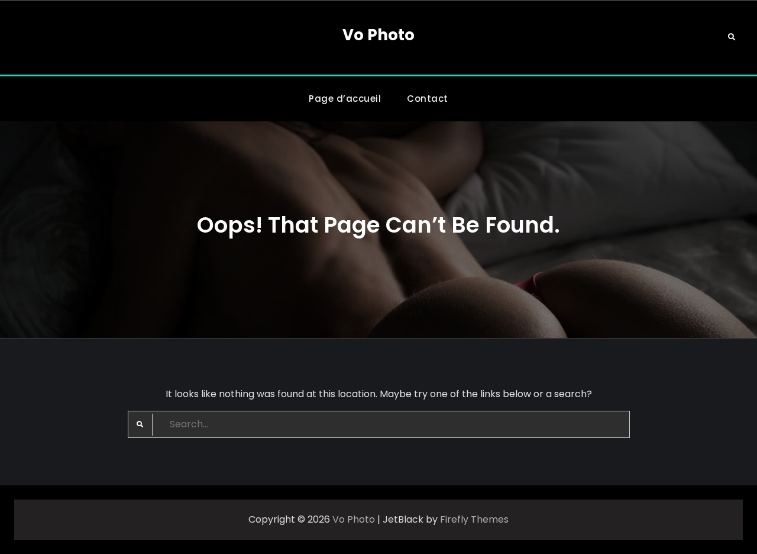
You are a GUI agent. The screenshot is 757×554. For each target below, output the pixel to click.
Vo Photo (378, 35)
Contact (427, 98)
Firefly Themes (474, 519)
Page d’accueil (345, 98)
